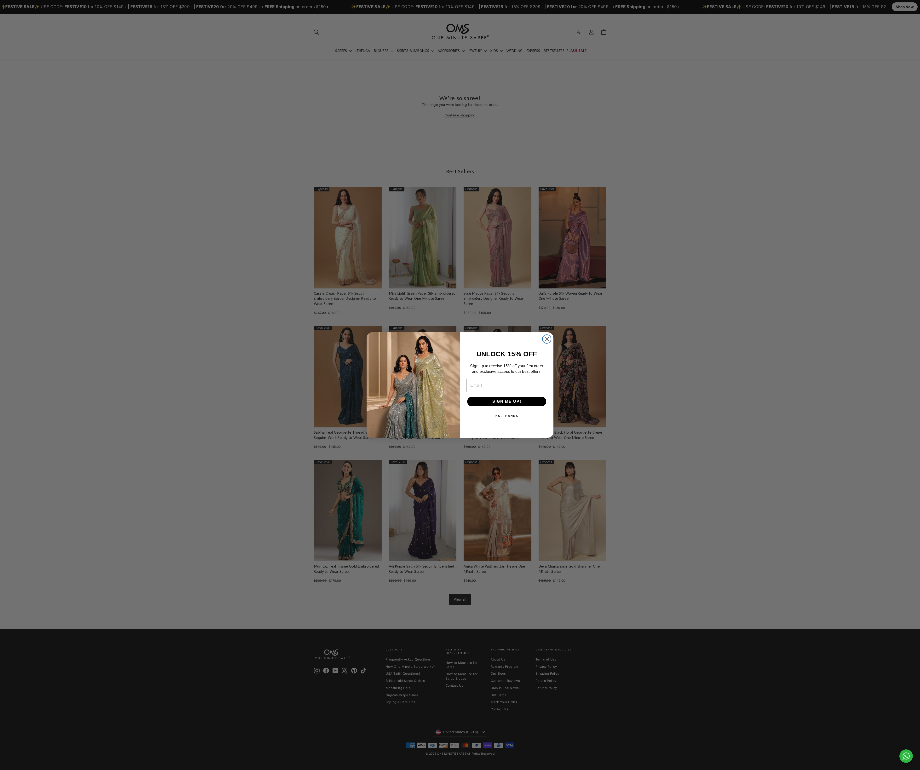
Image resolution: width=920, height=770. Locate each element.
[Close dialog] (546, 339)
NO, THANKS (506, 416)
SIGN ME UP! (506, 401)
